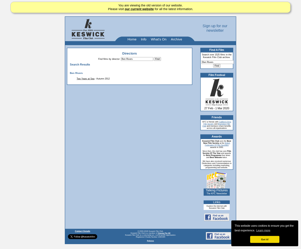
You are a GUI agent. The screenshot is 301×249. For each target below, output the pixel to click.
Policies (150, 241)
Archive (176, 39)
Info (143, 39)
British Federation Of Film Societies (217, 144)
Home (132, 39)
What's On (159, 39)
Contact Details (82, 231)
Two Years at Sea (85, 78)
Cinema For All (164, 233)
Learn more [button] (263, 230)
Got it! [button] (265, 239)
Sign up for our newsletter (215, 28)
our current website (139, 9)
